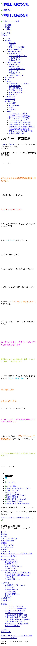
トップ (3, 532)
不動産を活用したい (16, 75)
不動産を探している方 (9, 560)
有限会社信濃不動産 (16, 133)
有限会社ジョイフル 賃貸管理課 (20, 131)
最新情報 (4, 534)
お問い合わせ (6, 551)
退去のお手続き (15, 86)
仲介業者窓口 (6, 598)
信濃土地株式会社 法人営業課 (20, 124)
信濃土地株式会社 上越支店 (19, 129)
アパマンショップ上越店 (18, 120)
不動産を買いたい (15, 58)
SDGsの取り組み (7, 547)
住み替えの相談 (10, 592)
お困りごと (13, 94)
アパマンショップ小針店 (18, 114)
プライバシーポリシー (9, 556)
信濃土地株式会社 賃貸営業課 (20, 122)
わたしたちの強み (7, 545)
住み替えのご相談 (15, 90)
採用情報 (8, 29)
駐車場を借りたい (15, 60)
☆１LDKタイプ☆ (9, 401)
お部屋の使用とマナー (17, 92)
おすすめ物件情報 (15, 49)
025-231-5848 (5, 33)
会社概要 (8, 25)
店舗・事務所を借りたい (18, 56)
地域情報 (12, 45)
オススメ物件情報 (7, 541)
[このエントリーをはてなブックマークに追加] (6, 478)
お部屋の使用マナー (12, 594)
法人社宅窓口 (6, 600)
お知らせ (12, 43)
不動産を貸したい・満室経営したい (18, 573)
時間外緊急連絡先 (15, 88)
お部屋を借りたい (15, 53)
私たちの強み (14, 105)
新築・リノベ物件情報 (17, 47)
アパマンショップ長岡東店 (19, 118)
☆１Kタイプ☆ (7, 390)
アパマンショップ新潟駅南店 (19, 116)
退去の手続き (10, 587)
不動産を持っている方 (9, 570)
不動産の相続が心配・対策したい (17, 575)
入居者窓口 (5, 583)
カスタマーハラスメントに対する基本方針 (16, 554)
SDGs (11, 107)
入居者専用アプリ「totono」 (19, 84)
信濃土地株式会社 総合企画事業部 (21, 127)
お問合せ (4, 35)
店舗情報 (8, 27)
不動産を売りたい (15, 73)
